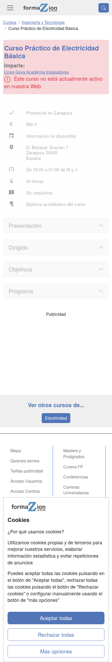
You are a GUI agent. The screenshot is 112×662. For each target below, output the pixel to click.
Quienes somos (24, 461)
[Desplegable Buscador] (103, 7)
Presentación (25, 225)
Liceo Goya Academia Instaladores (36, 72)
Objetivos (20, 269)
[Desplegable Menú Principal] (10, 7)
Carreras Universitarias (76, 490)
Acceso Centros (25, 491)
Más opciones (56, 651)
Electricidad (56, 418)
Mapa (15, 450)
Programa (21, 291)
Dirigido (18, 247)
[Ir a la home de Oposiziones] (40, 7)
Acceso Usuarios (26, 481)
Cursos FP (73, 467)
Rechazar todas (56, 634)
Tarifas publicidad (26, 471)
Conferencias (75, 477)
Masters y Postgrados (73, 453)
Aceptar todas (56, 618)
